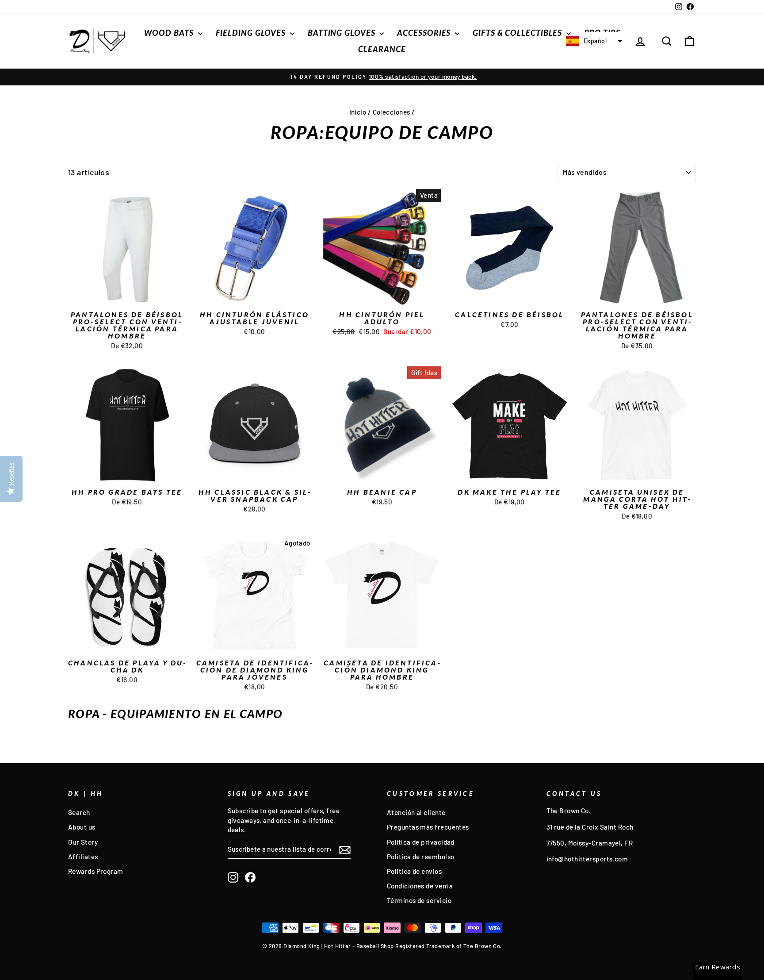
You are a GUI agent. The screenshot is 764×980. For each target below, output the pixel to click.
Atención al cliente (416, 812)
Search (79, 812)
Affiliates (83, 857)
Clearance (381, 49)
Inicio (358, 112)
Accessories (425, 33)
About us (82, 827)
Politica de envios (414, 871)
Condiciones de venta (420, 886)
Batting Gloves (343, 33)
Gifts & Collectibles (518, 33)
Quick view (127, 297)
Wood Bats (170, 33)
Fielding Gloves (252, 33)
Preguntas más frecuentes (428, 827)
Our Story (83, 842)
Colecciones (391, 112)
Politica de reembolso (420, 857)
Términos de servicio (419, 900)
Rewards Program (95, 871)
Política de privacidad (421, 842)
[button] (593, 41)
